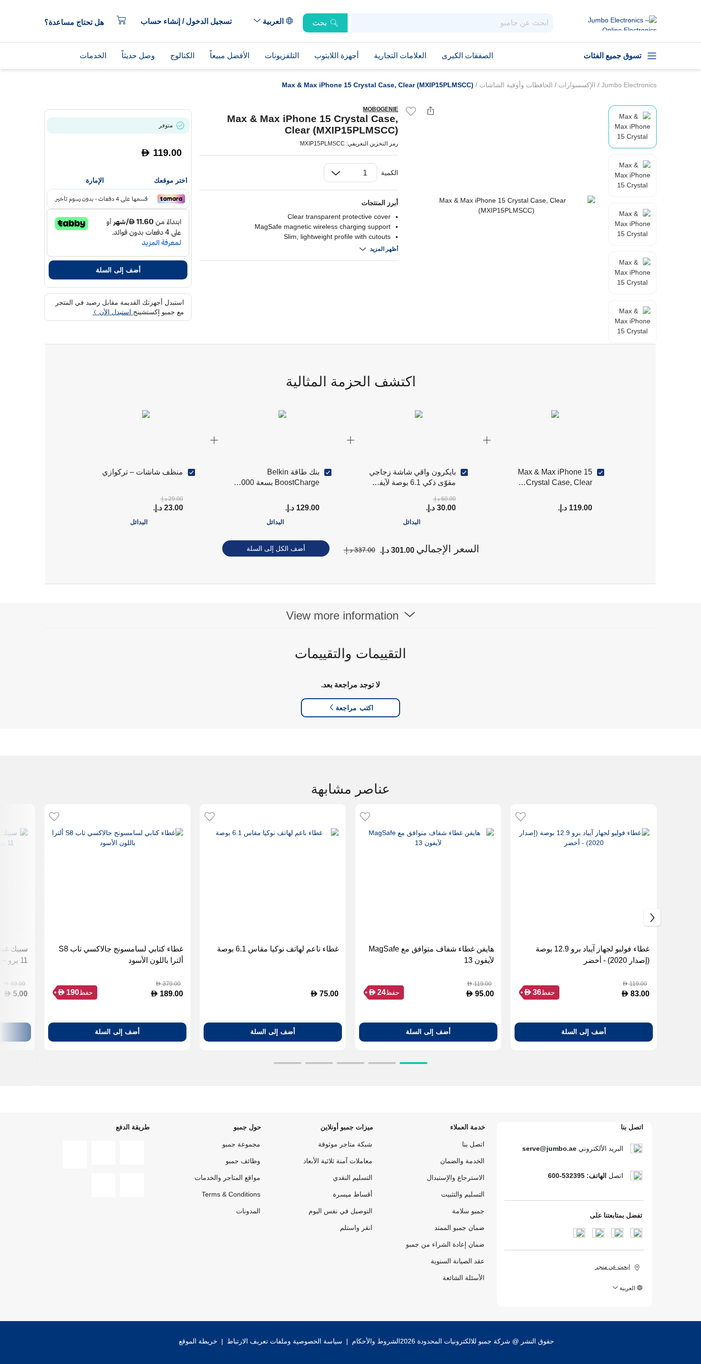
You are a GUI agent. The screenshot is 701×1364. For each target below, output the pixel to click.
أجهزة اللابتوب (336, 56)
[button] (191, 21)
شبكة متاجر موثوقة (345, 1144)
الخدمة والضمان (462, 1161)
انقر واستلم (356, 1227)
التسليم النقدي (352, 1177)
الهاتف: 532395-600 (577, 1175)
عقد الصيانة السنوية (458, 1261)
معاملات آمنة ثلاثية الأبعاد (337, 1161)
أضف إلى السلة (118, 270)
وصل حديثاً (138, 56)
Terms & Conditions (231, 1194)
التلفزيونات (282, 56)
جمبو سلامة (468, 1211)
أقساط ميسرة (352, 1194)
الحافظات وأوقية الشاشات (515, 85)
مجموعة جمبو (241, 1144)
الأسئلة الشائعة (464, 1277)
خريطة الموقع (198, 1341)
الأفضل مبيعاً (229, 56)
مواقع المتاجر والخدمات (227, 1177)
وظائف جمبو (243, 1161)
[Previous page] (413, 205)
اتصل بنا (473, 1144)
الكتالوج (182, 56)
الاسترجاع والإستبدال (456, 1177)
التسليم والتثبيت (463, 1194)
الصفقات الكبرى (467, 56)
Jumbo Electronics (628, 85)
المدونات (248, 1211)
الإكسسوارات (576, 85)
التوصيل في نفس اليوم (340, 1211)
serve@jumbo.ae (549, 1148)
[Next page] (599, 205)
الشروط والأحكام (375, 1341)
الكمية (389, 172)
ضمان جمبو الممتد (459, 1227)
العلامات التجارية (400, 56)
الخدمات (93, 56)
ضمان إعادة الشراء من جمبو (445, 1244)
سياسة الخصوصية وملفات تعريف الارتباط (284, 1341)
